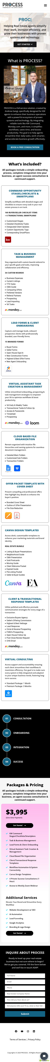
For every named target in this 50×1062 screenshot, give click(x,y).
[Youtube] (22, 1031)
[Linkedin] (34, 1031)
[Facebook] (16, 1031)
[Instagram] (28, 1031)
